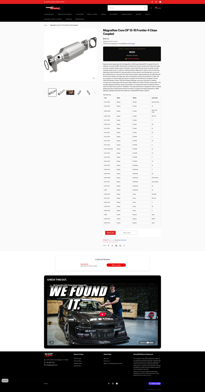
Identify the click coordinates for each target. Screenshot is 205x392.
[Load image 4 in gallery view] (79, 92)
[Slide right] (95, 92)
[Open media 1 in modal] (70, 55)
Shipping (105, 41)
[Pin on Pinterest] (116, 245)
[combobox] (128, 8)
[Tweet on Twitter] (112, 245)
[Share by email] (120, 246)
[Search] (144, 8)
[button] (157, 8)
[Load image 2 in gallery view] (61, 92)
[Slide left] (45, 92)
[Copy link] (124, 245)
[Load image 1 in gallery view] (52, 92)
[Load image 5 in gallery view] (88, 92)
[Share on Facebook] (108, 245)
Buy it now (127, 233)
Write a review (116, 265)
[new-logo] (48, 356)
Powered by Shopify (157, 389)
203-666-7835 (50, 362)
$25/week (124, 240)
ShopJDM (151, 389)
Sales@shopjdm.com (51, 365)
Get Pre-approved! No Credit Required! (110, 241)
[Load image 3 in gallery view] (70, 92)
